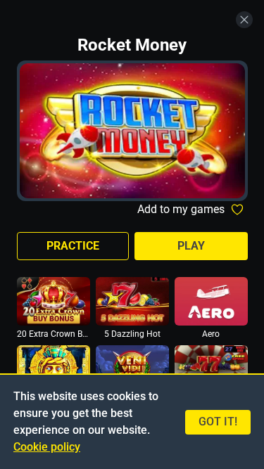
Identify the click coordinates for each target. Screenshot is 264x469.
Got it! (218, 421)
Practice (72, 245)
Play (191, 245)
